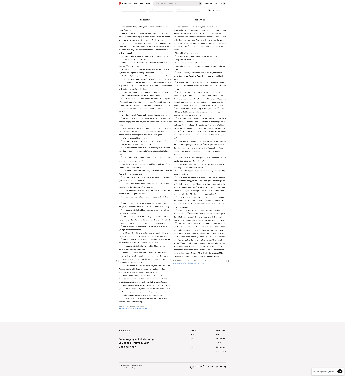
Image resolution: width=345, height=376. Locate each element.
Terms (140, 365)
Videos (148, 3)
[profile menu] (223, 3)
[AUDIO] (204, 10)
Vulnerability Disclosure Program (128, 368)
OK (340, 371)
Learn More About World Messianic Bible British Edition (188, 263)
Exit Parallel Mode (219, 11)
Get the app (208, 3)
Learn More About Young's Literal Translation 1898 (133, 308)
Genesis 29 (125, 10)
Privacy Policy (134, 365)
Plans (141, 3)
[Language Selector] (216, 3)
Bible (135, 3)
